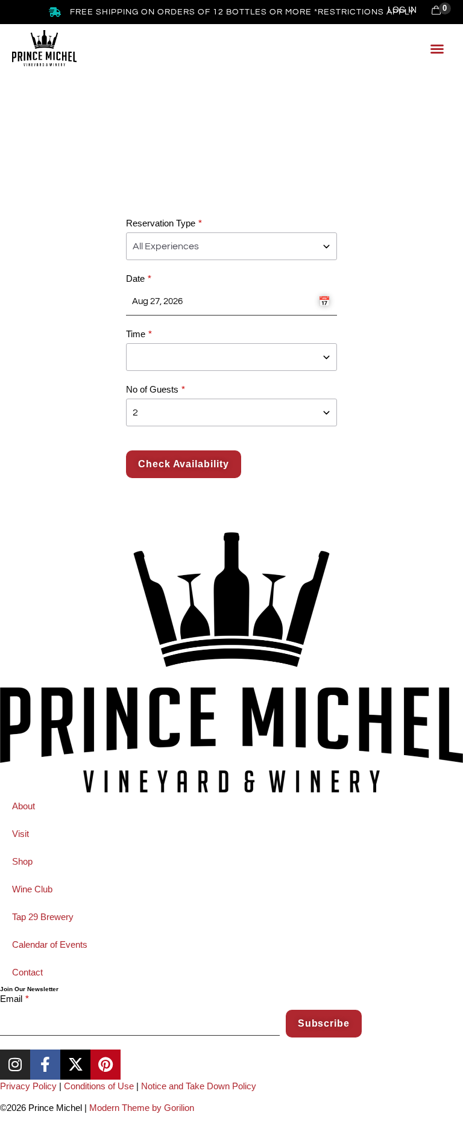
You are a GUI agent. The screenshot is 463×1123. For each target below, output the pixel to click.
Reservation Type (160, 223)
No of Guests (152, 389)
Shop (22, 861)
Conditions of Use (99, 1086)
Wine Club (32, 889)
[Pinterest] (105, 1065)
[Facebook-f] (45, 1065)
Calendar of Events (49, 944)
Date (135, 278)
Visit (20, 834)
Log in (402, 9)
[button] (437, 49)
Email (11, 999)
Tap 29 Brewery (43, 917)
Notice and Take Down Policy (198, 1086)
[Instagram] (15, 1065)
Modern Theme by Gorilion (141, 1108)
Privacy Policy (28, 1086)
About (23, 806)
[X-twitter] (75, 1065)
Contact (27, 972)
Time (135, 334)
